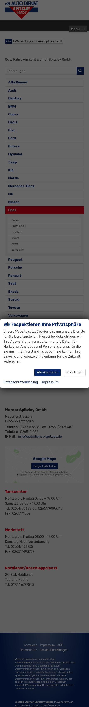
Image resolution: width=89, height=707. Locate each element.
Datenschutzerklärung (20, 382)
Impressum (50, 382)
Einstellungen (74, 372)
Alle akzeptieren (47, 372)
